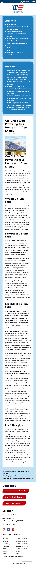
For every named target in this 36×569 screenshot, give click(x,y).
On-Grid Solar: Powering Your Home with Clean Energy (16, 126)
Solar (8, 50)
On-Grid (9, 48)
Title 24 (9, 55)
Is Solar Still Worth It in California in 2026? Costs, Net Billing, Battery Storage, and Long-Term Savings (18, 72)
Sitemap (13, 563)
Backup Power (11, 24)
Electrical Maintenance (14, 31)
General (9, 36)
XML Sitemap (21, 563)
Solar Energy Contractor (15, 52)
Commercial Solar (13, 29)
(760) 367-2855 (9, 525)
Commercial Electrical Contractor (18, 27)
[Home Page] (18, 9)
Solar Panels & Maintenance (14, 497)
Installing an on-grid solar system (16, 373)
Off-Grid (9, 45)
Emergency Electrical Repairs (16, 34)
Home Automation (13, 41)
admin (7, 133)
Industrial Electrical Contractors (17, 43)
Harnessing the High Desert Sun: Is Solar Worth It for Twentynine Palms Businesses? (19, 98)
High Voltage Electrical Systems (17, 38)
